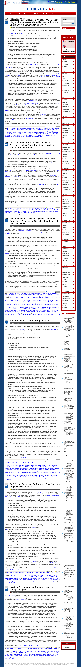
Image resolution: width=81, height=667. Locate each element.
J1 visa (65, 366)
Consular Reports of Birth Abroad (24, 230)
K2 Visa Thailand (69, 374)
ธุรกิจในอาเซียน (67, 622)
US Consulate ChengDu (14, 297)
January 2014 (65, 234)
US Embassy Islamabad (44, 304)
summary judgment (41, 135)
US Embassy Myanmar (18, 308)
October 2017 (65, 168)
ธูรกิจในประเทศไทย (67, 623)
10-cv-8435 (9, 128)
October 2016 (65, 187)
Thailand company (68, 407)
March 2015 (65, 217)
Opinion (65, 399)
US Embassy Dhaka (43, 303)
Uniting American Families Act (19, 136)
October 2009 (65, 296)
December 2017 (66, 165)
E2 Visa (65, 342)
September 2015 (66, 210)
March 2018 (65, 161)
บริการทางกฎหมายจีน (68, 624)
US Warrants (66, 603)
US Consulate (24, 66)
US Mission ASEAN (70, 587)
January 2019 (65, 144)
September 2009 (66, 298)
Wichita (15, 212)
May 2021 (64, 97)
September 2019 (66, 130)
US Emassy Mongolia (39, 466)
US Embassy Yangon (45, 314)
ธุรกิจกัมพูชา (66, 617)
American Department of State (13, 648)
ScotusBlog (8, 233)
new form (55, 40)
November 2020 (66, 107)
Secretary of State (12, 211)
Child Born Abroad (46, 293)
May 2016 (64, 196)
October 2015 (65, 208)
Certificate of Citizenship (25, 290)
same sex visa (12, 138)
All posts (64, 646)
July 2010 (64, 281)
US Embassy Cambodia (24, 303)
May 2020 (64, 118)
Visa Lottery (18, 450)
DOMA (13, 119)
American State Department (13, 208)
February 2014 (65, 232)
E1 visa (65, 341)
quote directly (13, 33)
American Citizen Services (12, 572)
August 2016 (65, 191)
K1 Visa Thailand (67, 373)
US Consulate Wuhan (30, 466)
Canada (35, 128)
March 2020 (65, 121)
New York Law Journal (12, 78)
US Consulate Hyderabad (25, 298)
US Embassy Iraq (34, 304)
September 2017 (66, 170)
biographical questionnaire (27, 128)
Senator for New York (28, 211)
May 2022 (64, 76)
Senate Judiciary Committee (39, 133)
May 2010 (64, 284)
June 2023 (64, 59)
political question (8, 296)
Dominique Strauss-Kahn (10, 209)
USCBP (67, 337)
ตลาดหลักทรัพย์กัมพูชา (68, 616)
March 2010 (65, 288)
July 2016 (64, 192)
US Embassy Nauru (27, 308)
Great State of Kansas (46, 183)
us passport (28, 136)
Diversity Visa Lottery (22, 329)
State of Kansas (45, 211)
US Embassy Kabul (70, 445)
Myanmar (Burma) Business (67, 394)
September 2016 (66, 189)
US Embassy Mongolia (43, 472)
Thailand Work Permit (68, 428)
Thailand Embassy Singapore (70, 419)
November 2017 (66, 166)
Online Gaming (67, 398)
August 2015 (65, 211)
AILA (11, 496)
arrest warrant (67, 320)
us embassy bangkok (22, 301)
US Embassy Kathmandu (17, 306)
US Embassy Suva (17, 313)
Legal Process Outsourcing (67, 387)
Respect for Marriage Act (25, 104)
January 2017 (65, 182)
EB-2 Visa (66, 344)
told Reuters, (53, 162)
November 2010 (66, 274)
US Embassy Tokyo (36, 313)
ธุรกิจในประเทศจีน (67, 619)
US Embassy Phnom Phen (50, 310)
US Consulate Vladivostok (47, 300)
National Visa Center (68, 395)
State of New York (32, 135)
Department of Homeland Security (26, 461)
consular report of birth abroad (11, 294)
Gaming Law (66, 358)
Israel (46, 294)
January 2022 (65, 83)
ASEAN (17, 176)
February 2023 (65, 62)
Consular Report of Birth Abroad (23, 249)
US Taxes (66, 590)
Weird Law (66, 610)
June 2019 (64, 135)
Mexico (10, 132)
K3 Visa (65, 377)
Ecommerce (66, 349)
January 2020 (65, 125)
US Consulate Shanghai (14, 300)
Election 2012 (66, 351)
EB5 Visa (66, 348)
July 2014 (64, 225)
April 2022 (64, 78)
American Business (68, 317)
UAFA (16, 104)
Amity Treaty (68, 408)
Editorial (65, 350)
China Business (67, 327)
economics (20, 209)
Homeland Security (33, 131)
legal (19, 75)
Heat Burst (41, 209)
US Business (66, 431)
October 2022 (65, 68)
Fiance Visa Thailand (68, 354)
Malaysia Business (68, 391)
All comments (66, 647)
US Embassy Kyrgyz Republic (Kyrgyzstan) (68, 526)
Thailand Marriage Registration (67, 422)
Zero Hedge (22, 33)
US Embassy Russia (29, 311)
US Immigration (38, 492)
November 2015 (66, 206)
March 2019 (65, 140)
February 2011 (65, 269)
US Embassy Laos (14, 307)
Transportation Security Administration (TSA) (69, 335)
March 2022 (65, 80)
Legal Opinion (67, 384)
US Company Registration (68, 433)
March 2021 (65, 101)
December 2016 (66, 184)
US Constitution (67, 438)
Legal (33, 290)
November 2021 (66, 87)
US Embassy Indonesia (25, 304)
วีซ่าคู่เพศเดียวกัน (67, 629)
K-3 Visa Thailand (67, 368)
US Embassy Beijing (43, 301)
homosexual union (42, 131)
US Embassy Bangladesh (33, 301)
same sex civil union (19, 133)
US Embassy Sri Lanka (20, 476)
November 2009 (66, 295)
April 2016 (64, 198)
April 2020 (64, 120)
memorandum (28, 86)
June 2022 (64, 75)
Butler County (43, 208)
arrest (11, 170)
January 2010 (65, 291)
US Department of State (48, 648)
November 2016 (66, 185)
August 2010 (65, 279)
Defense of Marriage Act (51, 75)
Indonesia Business (68, 364)
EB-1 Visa (66, 343)
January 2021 (65, 104)
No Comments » (35, 138)
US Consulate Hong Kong (13, 298)
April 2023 (64, 61)
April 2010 (64, 286)
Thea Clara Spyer (49, 135)
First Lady (29, 209)
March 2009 (65, 308)
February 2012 (65, 253)
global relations (35, 209)
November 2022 (66, 66)
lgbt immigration (67, 388)
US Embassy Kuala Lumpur (38, 306)
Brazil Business (67, 325)
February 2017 (65, 180)
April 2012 (64, 251)
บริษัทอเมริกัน (66, 625)
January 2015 (65, 218)
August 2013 (65, 243)
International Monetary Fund (30, 170)
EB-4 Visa (66, 347)
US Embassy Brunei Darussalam (68, 458)
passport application (17, 132)
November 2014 (66, 220)
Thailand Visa (67, 427)
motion (21, 86)
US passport (7, 253)
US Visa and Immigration (42, 478)
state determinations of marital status (20, 135)
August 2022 (65, 71)
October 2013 (65, 239)
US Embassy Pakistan (13, 310)
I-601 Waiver (66, 361)
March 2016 (65, 199)
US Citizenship (18, 138)
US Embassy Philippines (38, 310)
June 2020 (64, 116)
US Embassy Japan (68, 523)
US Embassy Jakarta (53, 304)
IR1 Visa (65, 365)
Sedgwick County (20, 211)
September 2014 (66, 222)
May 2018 (64, 158)
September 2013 (66, 241)
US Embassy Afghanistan (69, 443)
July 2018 (64, 154)
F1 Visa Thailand (67, 353)
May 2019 (64, 137)
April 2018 (64, 159)
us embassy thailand (19, 574)
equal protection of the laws (37, 129)
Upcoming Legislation (18, 575)
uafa (11, 136)
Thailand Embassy (68, 413)
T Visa (65, 404)
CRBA (32, 230)
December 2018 (66, 146)
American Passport (16, 128)
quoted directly (53, 329)
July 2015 (64, 213)
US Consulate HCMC (47, 575)
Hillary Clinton (47, 209)
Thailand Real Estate (68, 426)
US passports (33, 561)
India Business (67, 362)
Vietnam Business (67, 608)
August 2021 (65, 92)
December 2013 (66, 236)
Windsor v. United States (36, 136)
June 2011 (64, 262)
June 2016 (64, 194)
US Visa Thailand (23, 457)
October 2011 (65, 256)
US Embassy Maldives (34, 307)
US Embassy (16, 66)
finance (25, 209)
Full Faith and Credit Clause (31, 117)
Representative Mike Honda (41, 132)
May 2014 (64, 229)
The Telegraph (37, 154)
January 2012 (65, 255)
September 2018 (66, 151)
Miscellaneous (67, 392)
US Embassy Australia (13, 301)
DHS (9, 129)
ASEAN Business (12, 214)
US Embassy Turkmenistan (67, 576)
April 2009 (64, 307)
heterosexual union (24, 131)
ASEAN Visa (66, 322)
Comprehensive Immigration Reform (68, 329)
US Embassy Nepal (36, 308)
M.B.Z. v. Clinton (56, 294)
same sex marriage (32, 100)
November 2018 (66, 147)
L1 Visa (65, 378)
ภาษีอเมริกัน (66, 628)
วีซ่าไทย (65, 631)
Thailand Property (67, 424)
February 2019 (65, 142)
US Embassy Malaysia (23, 307)
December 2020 (66, 106)
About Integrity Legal (68, 30)
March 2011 (65, 267)
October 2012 (65, 248)
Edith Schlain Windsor (19, 129)
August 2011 (65, 258)
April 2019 (64, 139)
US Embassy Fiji (51, 303)
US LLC (67, 434)
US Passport (41, 32)
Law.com (24, 78)
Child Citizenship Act (53, 562)
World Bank (12, 154)
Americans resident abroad (33, 64)
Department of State (9, 67)
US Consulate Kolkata (36, 298)
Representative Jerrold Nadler (31, 103)
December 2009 (66, 293)
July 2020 (64, 114)
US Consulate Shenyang (24, 300)
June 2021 (64, 95)
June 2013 (64, 246)
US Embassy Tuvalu (15, 314)
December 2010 (66, 272)
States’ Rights (43, 114)
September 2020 (66, 111)
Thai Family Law (67, 405)
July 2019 (64, 133)
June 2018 (64, 156)
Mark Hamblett (57, 76)
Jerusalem (50, 294)
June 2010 (64, 282)
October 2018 (65, 149)
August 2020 (65, 113)
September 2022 (66, 69)
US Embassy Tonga (45, 313)
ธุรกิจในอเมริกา (69, 626)
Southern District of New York (51, 133)
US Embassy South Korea (50, 311)
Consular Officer (53, 293)
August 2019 (65, 132)
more (58, 126)
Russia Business (67, 401)
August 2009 (65, 300)
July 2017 (64, 172)
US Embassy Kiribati (27, 306)
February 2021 (65, 102)
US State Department (26, 138)
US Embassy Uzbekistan (25, 314)
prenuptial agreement (68, 400)
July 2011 (64, 260)
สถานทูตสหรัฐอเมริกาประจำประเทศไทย (69, 636)
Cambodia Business (68, 326)
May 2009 (64, 305)
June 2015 (64, 215)
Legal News (66, 380)
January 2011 (65, 270)
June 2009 (64, 303)
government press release (20, 599)
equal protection (17, 112)
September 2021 (66, 90)
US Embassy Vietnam (35, 314)
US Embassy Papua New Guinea (26, 310)
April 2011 (64, 265)
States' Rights (69, 439)
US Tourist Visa (67, 591)
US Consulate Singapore (36, 300)
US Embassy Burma (14, 303)
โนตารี (65, 632)
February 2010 (65, 289)
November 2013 (66, 237)
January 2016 (65, 203)
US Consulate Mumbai (39, 465)
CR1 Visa (66, 330)
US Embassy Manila (43, 307)
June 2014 (64, 227)
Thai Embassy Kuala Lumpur (69, 415)
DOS (17, 209)
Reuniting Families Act (16, 109)
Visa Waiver (66, 609)
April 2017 (64, 177)
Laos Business (67, 379)
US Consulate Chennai (25, 297)
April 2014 (64, 230)
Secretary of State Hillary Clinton (53, 153)
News (18, 214)
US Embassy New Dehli (46, 308)
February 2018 (65, 163)
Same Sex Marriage (28, 133)
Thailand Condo (67, 410)
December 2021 (66, 85)
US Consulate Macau (45, 298)
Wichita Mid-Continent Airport (23, 212)
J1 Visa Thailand (67, 367)
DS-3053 (54, 572)
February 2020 (65, 123)
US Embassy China (34, 303)
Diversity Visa (49, 461)
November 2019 (66, 128)
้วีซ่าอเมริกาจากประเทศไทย (69, 633)
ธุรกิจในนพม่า (68, 613)
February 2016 (65, 201)
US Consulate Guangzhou (47, 297)
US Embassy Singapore (39, 311)
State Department (8, 135)
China (58, 176)
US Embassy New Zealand (37, 473)
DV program (13, 462)
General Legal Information (67, 360)
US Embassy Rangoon (20, 311)
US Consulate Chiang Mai (35, 297)
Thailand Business (68, 406)
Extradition (11, 575)
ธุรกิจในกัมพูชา (67, 618)
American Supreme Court (24, 293)
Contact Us (66, 31)
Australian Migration (68, 323)
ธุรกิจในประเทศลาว (67, 620)
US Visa (35, 478)
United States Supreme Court (26, 296)
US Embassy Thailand (26, 313)
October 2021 (65, 88)
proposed (13, 40)
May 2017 (64, 175)
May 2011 (64, 263)
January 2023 (65, 64)
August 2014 (65, 224)
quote (19, 496)
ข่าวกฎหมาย (66, 611)
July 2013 (64, 244)
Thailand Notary (67, 423)
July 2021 (64, 94)
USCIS (25, 462)
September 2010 (66, 277)
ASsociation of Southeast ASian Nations (31, 208)
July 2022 (64, 73)
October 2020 (65, 109)
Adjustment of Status (68, 315)
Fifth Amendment (47, 129)
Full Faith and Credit (29, 118)
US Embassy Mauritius (53, 307)
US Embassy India (16, 304)
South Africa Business (68, 402)
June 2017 (64, 173)
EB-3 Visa (66, 345)
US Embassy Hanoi (24, 469)
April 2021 (64, 99)
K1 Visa (65, 370)
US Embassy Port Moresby (31, 475)
